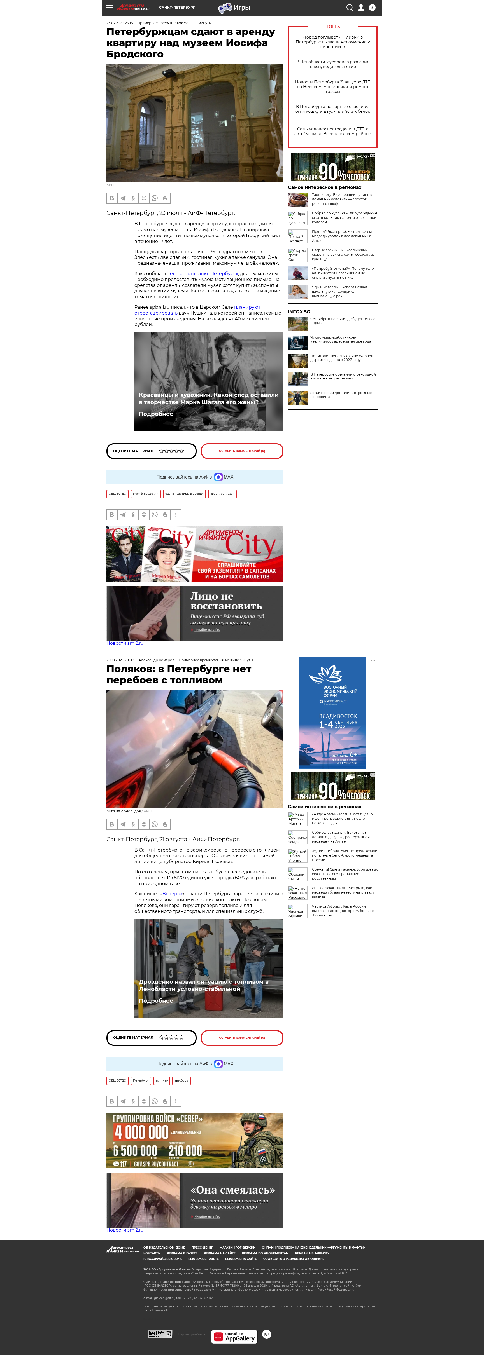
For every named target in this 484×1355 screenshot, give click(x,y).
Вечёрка (172, 893)
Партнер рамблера (191, 1334)
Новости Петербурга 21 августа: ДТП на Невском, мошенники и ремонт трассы (333, 87)
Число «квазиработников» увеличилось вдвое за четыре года (340, 339)
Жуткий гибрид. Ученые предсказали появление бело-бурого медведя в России (344, 855)
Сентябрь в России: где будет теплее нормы (342, 321)
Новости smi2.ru (125, 643)
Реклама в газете (182, 1253)
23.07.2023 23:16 (119, 23)
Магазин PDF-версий (237, 1247)
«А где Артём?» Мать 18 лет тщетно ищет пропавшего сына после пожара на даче (342, 818)
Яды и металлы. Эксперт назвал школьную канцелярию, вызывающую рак (339, 291)
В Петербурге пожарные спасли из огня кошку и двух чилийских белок (332, 109)
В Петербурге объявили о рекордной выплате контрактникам (343, 376)
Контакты (151, 1253)
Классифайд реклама (162, 1259)
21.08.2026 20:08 (120, 660)
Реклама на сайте (220, 1253)
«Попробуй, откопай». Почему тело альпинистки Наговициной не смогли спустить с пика (343, 273)
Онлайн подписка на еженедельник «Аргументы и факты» (313, 1247)
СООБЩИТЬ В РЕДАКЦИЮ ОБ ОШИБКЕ (293, 1259)
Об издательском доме (164, 1247)
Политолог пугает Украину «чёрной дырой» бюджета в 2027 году (341, 358)
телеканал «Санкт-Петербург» (203, 273)
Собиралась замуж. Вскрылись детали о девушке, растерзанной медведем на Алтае (341, 836)
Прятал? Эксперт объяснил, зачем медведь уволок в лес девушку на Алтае (342, 236)
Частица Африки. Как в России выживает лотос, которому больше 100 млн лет (343, 910)
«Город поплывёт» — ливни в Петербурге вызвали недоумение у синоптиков (333, 42)
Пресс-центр (202, 1247)
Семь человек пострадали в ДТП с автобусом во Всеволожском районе (332, 131)
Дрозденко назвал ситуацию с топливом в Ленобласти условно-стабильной (204, 985)
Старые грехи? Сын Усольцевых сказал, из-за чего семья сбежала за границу (343, 254)
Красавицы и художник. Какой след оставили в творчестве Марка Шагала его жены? (209, 398)
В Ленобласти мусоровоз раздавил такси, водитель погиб (332, 64)
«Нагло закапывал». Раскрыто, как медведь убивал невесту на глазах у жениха (343, 892)
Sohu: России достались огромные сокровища (341, 395)
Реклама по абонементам (265, 1253)
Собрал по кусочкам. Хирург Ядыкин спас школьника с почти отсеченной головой (344, 217)
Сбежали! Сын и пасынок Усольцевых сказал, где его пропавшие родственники (345, 873)
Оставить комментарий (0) (242, 451)
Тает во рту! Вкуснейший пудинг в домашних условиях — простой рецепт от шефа (342, 199)
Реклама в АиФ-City (312, 1253)
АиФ (110, 185)
